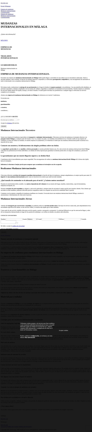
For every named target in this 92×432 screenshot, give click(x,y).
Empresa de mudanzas (7, 9)
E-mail (39, 219)
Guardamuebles (5, 12)
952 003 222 (4, 3)
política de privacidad (18, 226)
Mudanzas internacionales (8, 11)
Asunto (25, 219)
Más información (30, 337)
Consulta (83, 219)
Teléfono (61, 219)
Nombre (3, 219)
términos (9, 123)
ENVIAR (3, 126)
